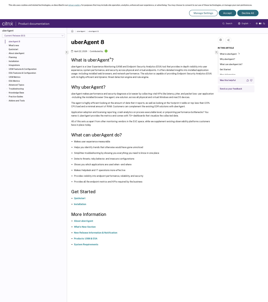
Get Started (225, 69)
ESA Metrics (14, 81)
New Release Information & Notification (95, 232)
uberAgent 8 (93, 31)
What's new (14, 45)
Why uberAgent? (227, 59)
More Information (227, 75)
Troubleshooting (16, 89)
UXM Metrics (14, 77)
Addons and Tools (17, 101)
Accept (227, 13)
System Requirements (86, 244)
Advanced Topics (16, 85)
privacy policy (74, 5)
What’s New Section (85, 227)
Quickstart (13, 49)
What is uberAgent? (230, 53)
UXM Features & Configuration (23, 69)
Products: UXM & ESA (85, 238)
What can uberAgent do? (231, 64)
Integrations (14, 65)
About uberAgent (16, 53)
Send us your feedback (231, 89)
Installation (14, 61)
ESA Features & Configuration (22, 73)
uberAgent (81, 31)
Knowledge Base (16, 93)
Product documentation (33, 23)
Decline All (248, 13)
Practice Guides (16, 96)
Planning (13, 57)
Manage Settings (203, 13)
